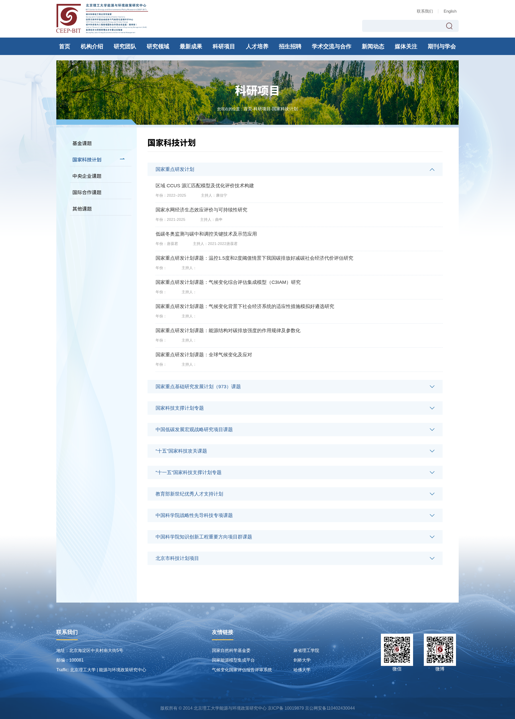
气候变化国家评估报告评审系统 (242, 669)
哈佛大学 (302, 669)
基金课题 (82, 143)
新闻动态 (373, 46)
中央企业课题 (86, 175)
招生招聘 (290, 46)
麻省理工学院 (306, 650)
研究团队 (125, 46)
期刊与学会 (442, 46)
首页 (64, 46)
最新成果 (191, 46)
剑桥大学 (302, 660)
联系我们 (425, 11)
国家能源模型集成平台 (233, 660)
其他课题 (82, 208)
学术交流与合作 (331, 46)
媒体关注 (406, 46)
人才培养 (257, 46)
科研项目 (224, 46)
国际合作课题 (86, 192)
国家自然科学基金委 (231, 650)
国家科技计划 (285, 109)
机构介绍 (92, 46)
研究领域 (158, 46)
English (450, 11)
